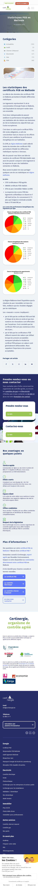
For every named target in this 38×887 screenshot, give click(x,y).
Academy (5, 840)
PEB (7, 60)
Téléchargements (8, 851)
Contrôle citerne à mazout (11, 824)
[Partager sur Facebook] (6, 364)
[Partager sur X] (12, 364)
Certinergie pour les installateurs (13, 788)
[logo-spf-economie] (20, 676)
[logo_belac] (5, 676)
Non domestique (8, 795)
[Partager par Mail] (32, 364)
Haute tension (7, 798)
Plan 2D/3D (6, 808)
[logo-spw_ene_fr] (8, 654)
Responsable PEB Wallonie (11, 751)
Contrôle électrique (9, 774)
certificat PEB (24, 551)
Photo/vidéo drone (9, 811)
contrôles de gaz (11, 391)
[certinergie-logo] (16, 8)
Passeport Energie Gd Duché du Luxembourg (17, 761)
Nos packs (6, 831)
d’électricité (25, 391)
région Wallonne (17, 144)
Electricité (10, 54)
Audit (8, 47)
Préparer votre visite (9, 844)
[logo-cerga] (9, 681)
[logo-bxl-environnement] (26, 654)
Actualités (10, 44)
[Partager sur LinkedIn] (25, 364)
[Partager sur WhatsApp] (19, 364)
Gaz (7, 57)
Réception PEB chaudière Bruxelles (14, 765)
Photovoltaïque (7, 781)
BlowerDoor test (8, 758)
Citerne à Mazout (12, 51)
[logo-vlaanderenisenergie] (11, 647)
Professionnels (22, 3)
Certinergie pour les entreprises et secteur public (18, 785)
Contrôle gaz (7, 828)
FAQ (4, 847)
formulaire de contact (22, 397)
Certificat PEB (7, 748)
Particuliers (9, 3)
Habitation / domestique (10, 791)
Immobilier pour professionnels (13, 815)
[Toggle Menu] (25, 8)
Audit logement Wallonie (10, 755)
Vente (4, 778)
